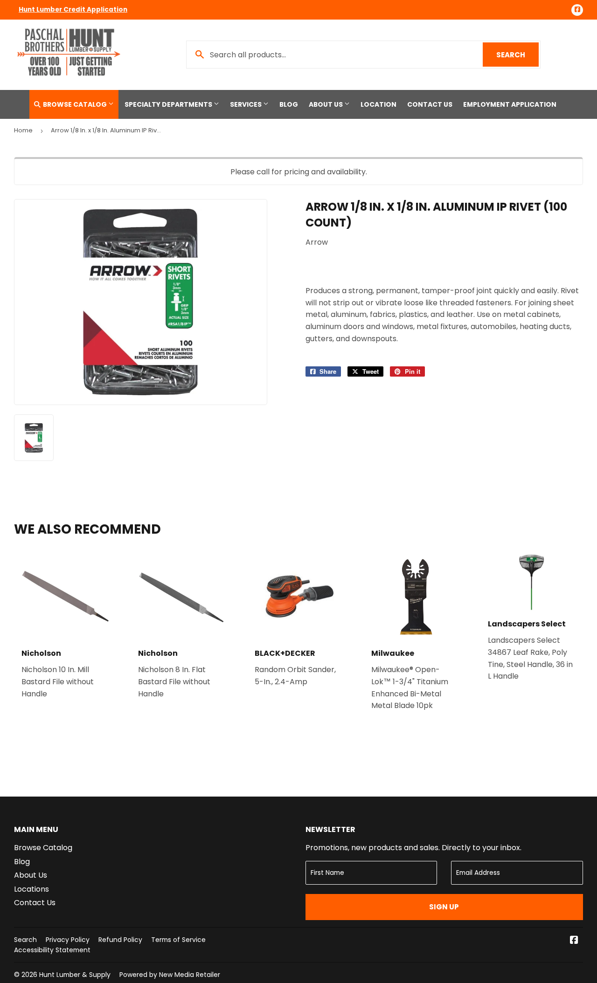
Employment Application (509, 104)
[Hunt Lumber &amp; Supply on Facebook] (574, 940)
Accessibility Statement (52, 950)
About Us (326, 104)
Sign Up (444, 907)
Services (246, 104)
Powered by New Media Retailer (169, 974)
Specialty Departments (169, 104)
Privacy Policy (68, 939)
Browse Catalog (75, 104)
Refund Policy (120, 939)
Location (378, 104)
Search (517, 55)
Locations (31, 889)
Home (23, 130)
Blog (288, 104)
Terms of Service (178, 939)
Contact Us (429, 104)
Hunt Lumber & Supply (75, 974)
